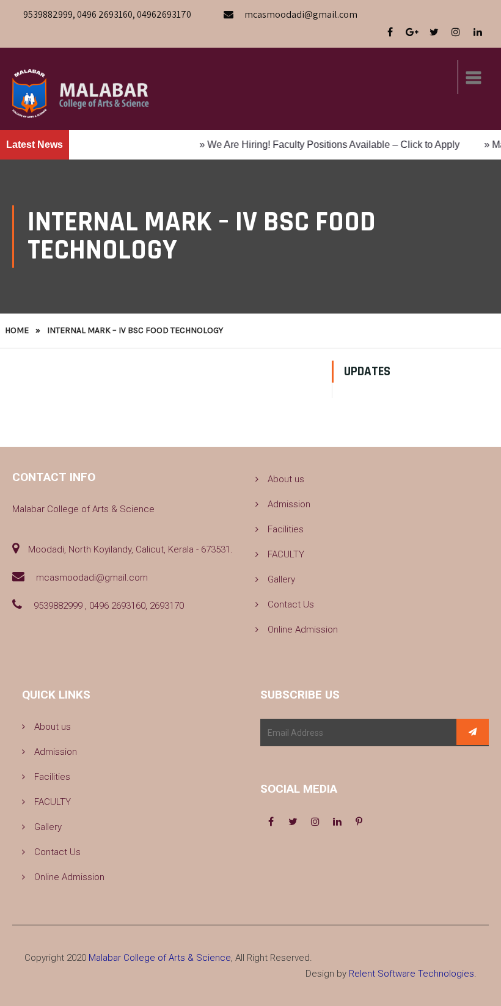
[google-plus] (412, 32)
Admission (289, 504)
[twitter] (434, 32)
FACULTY (286, 554)
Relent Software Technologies (411, 973)
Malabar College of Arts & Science (160, 957)
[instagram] (456, 32)
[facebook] (390, 32)
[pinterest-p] (359, 822)
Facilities (286, 529)
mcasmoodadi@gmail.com (300, 14)
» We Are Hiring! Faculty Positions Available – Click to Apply (319, 144)
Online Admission (303, 629)
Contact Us (291, 604)
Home (17, 330)
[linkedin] (478, 32)
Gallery (281, 579)
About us (286, 479)
